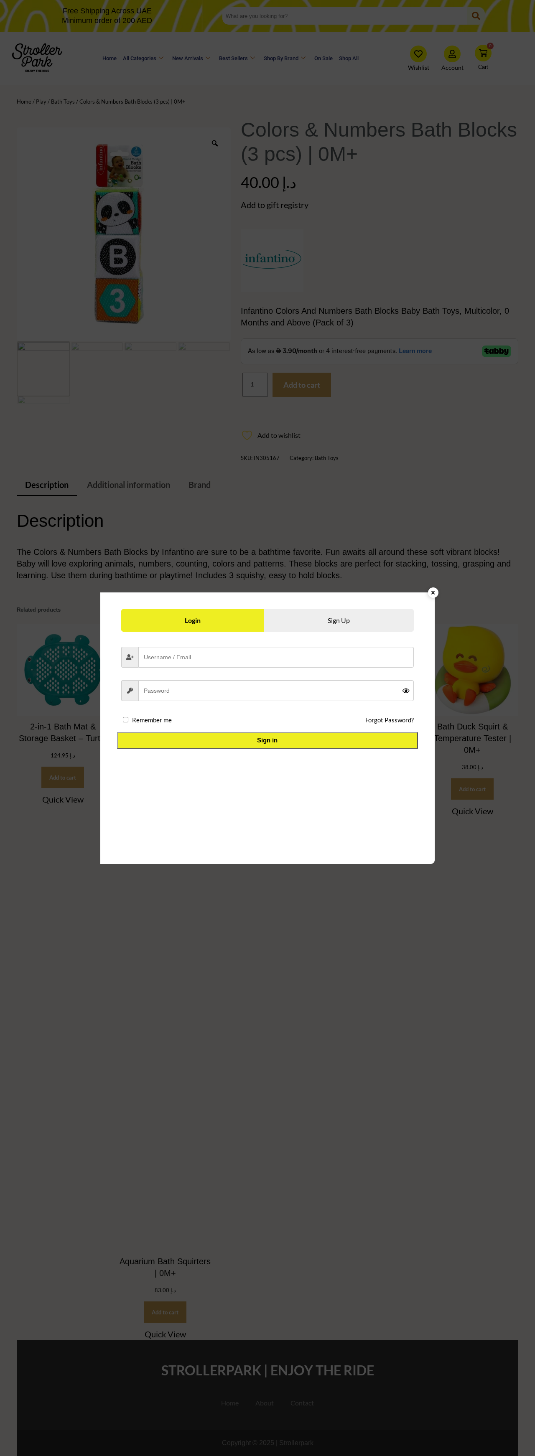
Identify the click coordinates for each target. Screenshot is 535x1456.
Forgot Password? (389, 720)
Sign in (267, 740)
